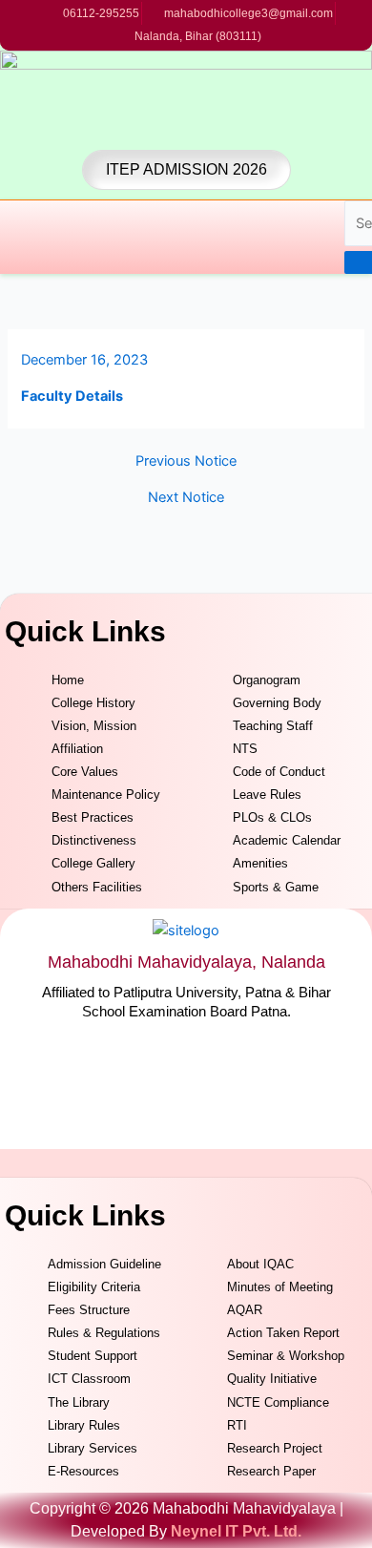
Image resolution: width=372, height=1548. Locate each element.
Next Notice (186, 498)
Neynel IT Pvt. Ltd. (236, 1531)
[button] (7, 236)
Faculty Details (72, 396)
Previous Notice (186, 461)
